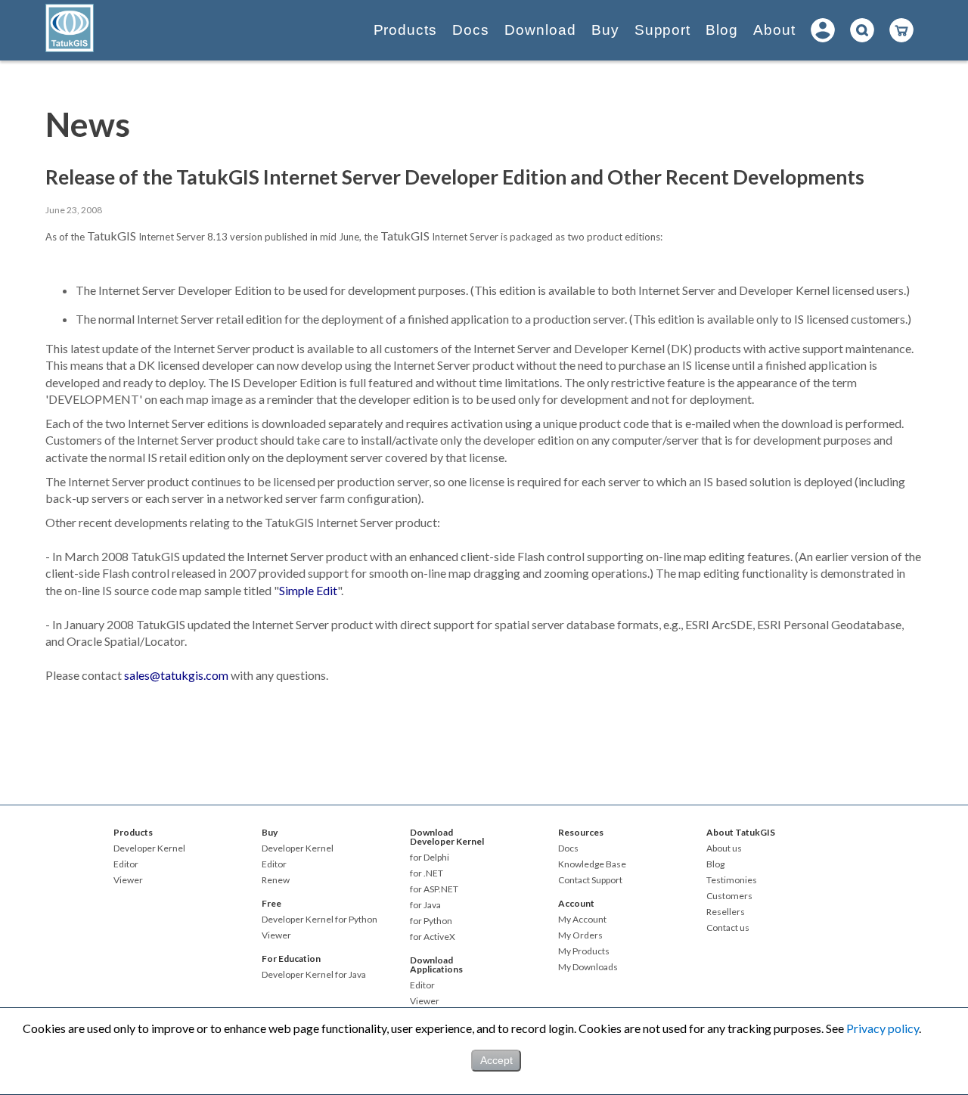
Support (662, 30)
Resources (580, 832)
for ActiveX (432, 936)
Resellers (725, 912)
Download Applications (436, 964)
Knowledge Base (592, 864)
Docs (470, 30)
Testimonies (731, 880)
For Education (291, 958)
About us (724, 848)
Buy (605, 30)
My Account (582, 919)
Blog (722, 30)
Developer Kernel (149, 848)
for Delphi (429, 857)
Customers (729, 896)
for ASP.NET (434, 889)
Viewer (128, 880)
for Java (425, 905)
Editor (125, 864)
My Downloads (588, 967)
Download (540, 30)
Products (406, 30)
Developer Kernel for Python (319, 919)
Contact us (727, 927)
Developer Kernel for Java (314, 974)
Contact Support (590, 880)
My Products (584, 951)
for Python (431, 921)
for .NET (426, 873)
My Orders (580, 935)
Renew (276, 880)
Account (576, 903)
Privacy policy (882, 1028)
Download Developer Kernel (447, 837)
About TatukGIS (740, 832)
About (774, 30)
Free (271, 903)
